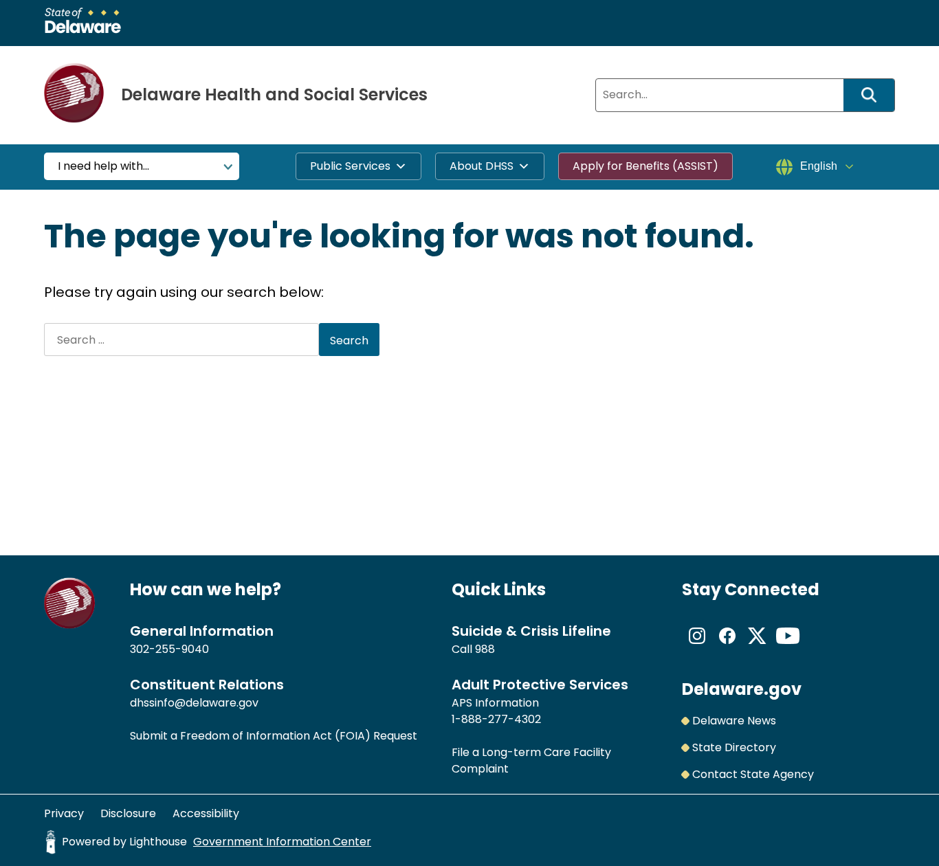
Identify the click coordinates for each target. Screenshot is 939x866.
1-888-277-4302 (496, 719)
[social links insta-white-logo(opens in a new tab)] (697, 647)
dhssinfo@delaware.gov (194, 703)
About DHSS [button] (481, 166)
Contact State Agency (753, 774)
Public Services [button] (350, 166)
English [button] (818, 166)
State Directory (734, 747)
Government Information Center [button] (282, 842)
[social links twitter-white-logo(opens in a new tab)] (757, 647)
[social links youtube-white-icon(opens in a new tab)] (788, 647)
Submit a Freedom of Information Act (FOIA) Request (273, 736)
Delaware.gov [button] (742, 689)
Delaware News (734, 721)
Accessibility (206, 813)
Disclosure (128, 813)
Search (874, 95)
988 (485, 649)
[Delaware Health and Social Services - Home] (70, 625)
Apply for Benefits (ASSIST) (645, 166)
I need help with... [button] (103, 166)
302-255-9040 (169, 649)
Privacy (64, 813)
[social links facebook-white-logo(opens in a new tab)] (727, 647)
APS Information (495, 703)
